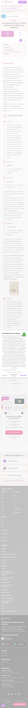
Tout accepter (23, 375)
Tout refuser (4, 375)
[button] (3, 705)
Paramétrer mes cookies (14, 375)
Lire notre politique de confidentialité (8, 369)
